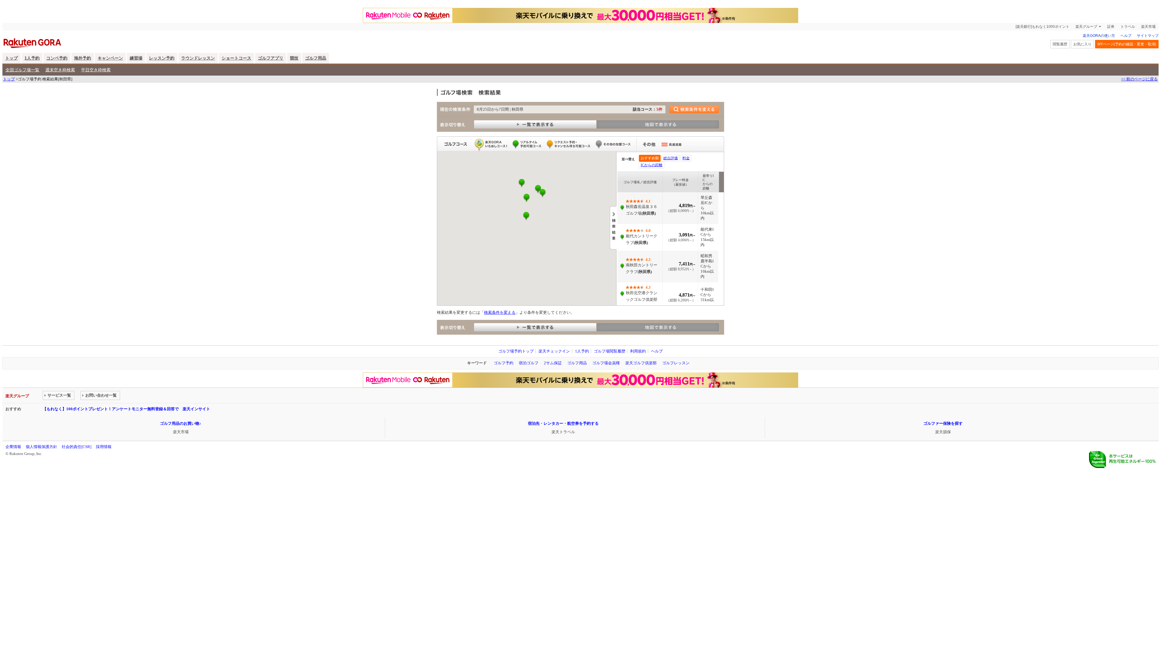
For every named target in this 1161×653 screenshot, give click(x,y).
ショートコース (236, 58)
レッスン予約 (161, 58)
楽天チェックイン (554, 351)
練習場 (136, 58)
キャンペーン (110, 58)
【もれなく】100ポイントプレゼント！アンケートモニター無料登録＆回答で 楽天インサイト (126, 409)
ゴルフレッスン (676, 363)
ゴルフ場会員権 (606, 363)
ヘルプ (1125, 36)
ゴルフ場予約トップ (516, 351)
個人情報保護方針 (41, 446)
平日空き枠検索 (96, 69)
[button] (526, 198)
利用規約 (638, 351)
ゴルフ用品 (315, 58)
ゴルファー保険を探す (943, 423)
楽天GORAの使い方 (1099, 36)
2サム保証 (553, 363)
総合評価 (670, 158)
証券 (1110, 26)
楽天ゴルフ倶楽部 (641, 363)
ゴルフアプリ (270, 58)
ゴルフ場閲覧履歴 (609, 351)
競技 (294, 58)
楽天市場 (1148, 26)
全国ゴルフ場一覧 (22, 69)
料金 (686, 158)
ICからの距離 (651, 165)
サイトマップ (1148, 36)
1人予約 (32, 58)
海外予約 (82, 58)
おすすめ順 (650, 158)
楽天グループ (1086, 26)
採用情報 (104, 446)
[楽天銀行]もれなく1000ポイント (1042, 26)
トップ (11, 58)
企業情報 (13, 446)
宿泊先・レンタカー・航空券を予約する (563, 423)
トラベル (1127, 26)
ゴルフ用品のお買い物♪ (180, 423)
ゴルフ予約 (503, 363)
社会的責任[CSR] (76, 446)
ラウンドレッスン (198, 58)
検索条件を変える (499, 312)
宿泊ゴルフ (528, 363)
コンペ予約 (56, 58)
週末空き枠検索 (60, 69)
